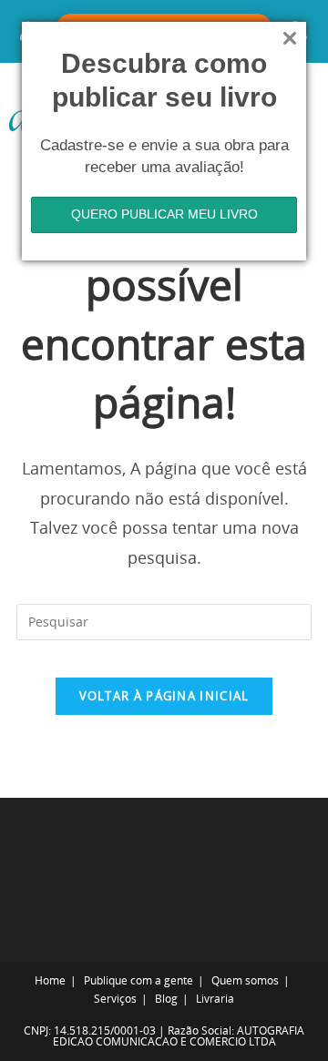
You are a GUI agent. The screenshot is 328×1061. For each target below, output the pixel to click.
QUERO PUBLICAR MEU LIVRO (164, 214)
